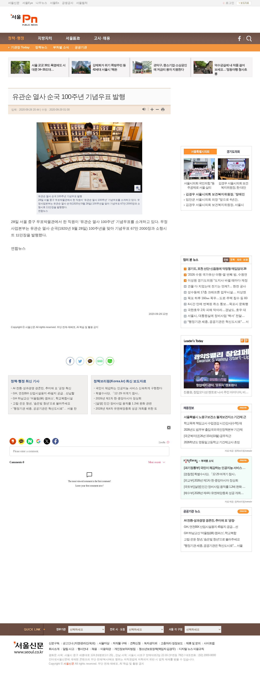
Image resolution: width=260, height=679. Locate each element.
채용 (94, 649)
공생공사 (67, 2)
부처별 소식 (61, 47)
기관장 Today (20, 47)
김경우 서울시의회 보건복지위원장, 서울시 (215, 204)
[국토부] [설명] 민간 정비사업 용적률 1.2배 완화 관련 (216, 486)
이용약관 (105, 649)
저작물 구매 (120, 643)
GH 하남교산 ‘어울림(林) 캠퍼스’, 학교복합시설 (43, 398)
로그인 (230, 2)
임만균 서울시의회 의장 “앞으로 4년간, (212, 199)
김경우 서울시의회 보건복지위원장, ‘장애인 (215, 194)
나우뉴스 (41, 2)
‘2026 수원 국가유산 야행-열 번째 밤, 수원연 (217, 274)
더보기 (243, 408)
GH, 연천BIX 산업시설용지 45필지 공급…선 (211, 526)
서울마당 (104, 643)
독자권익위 (150, 643)
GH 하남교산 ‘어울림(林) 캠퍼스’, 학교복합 (210, 533)
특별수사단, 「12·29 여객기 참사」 (118, 393)
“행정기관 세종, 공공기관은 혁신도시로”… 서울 (213, 545)
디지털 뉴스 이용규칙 (191, 649)
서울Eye (27, 2)
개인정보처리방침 (124, 649)
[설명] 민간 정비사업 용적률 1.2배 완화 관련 (124, 403)
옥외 (91, 643)
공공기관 (81, 47)
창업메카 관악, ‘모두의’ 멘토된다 (216, 385)
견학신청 (135, 643)
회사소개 (54, 649)
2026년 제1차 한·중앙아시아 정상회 (118, 398)
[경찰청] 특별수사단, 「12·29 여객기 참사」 (210, 474)
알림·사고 (68, 649)
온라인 (85, 643)
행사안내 (83, 649)
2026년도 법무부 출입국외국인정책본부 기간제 (213, 429)
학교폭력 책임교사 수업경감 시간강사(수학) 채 (213, 423)
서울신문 (14, 2)
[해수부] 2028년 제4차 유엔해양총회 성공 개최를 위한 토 (218, 493)
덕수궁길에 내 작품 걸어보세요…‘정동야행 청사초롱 (230, 69)
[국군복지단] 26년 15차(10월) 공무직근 (207, 436)
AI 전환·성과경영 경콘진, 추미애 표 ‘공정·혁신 (42, 388)
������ (243, 512)
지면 (77, 643)
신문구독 (54, 643)
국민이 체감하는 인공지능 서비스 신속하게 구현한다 (129, 388)
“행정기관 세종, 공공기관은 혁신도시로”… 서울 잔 (45, 408)
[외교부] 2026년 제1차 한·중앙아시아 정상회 (211, 480)
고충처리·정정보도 (172, 643)
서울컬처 (82, 2)
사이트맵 (209, 643)
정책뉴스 (41, 47)
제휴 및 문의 (193, 643)
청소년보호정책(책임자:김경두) (157, 649)
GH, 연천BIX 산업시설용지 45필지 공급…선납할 (43, 393)
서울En (54, 2)
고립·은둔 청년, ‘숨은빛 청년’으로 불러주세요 (41, 403)
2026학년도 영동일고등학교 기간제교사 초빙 (212, 442)
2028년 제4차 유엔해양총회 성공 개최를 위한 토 (126, 408)
